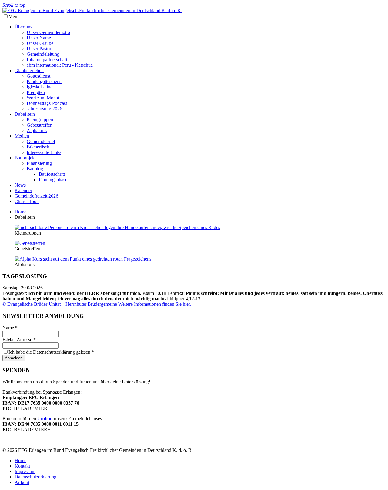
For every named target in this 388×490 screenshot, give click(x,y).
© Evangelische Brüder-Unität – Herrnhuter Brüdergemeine (59, 304)
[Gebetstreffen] (30, 243)
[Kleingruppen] (117, 227)
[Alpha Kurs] (83, 259)
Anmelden (13, 358)
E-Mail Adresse (19, 339)
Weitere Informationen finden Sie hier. (154, 304)
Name (10, 327)
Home (20, 211)
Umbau (45, 418)
